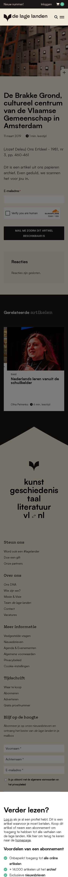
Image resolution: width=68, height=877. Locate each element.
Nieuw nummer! (14, 4)
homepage (23, 840)
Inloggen (46, 4)
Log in (8, 819)
